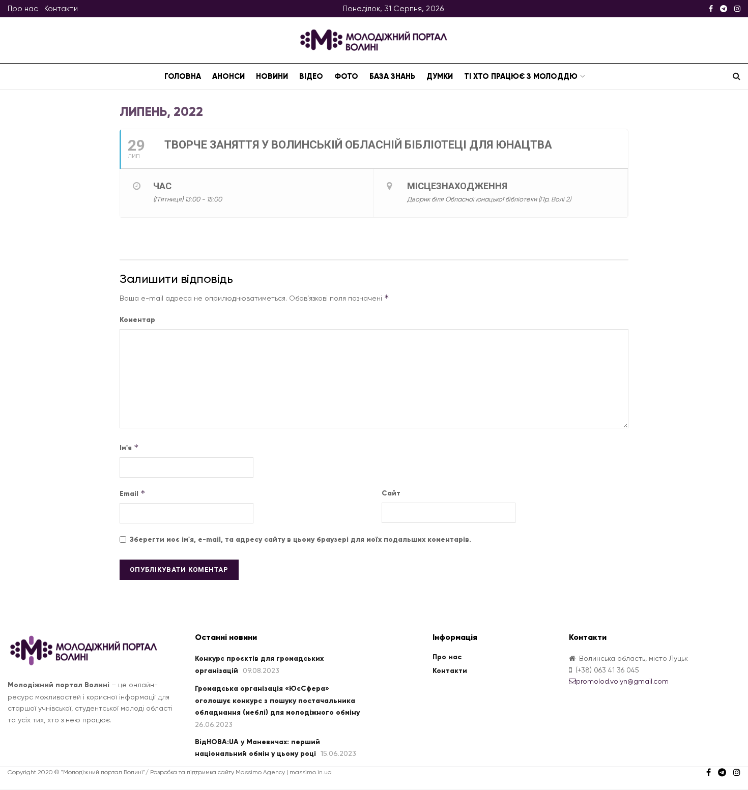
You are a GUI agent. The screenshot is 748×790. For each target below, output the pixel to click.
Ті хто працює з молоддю (521, 76)
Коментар (137, 319)
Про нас (23, 8)
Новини (272, 76)
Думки (439, 76)
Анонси (228, 76)
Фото (346, 76)
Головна (182, 76)
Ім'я (129, 447)
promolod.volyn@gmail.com (622, 681)
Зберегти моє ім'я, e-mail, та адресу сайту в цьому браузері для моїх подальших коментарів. (300, 539)
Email (133, 493)
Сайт (391, 493)
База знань (392, 76)
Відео (311, 76)
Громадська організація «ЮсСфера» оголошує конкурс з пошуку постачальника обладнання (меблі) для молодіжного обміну (277, 700)
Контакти (61, 8)
